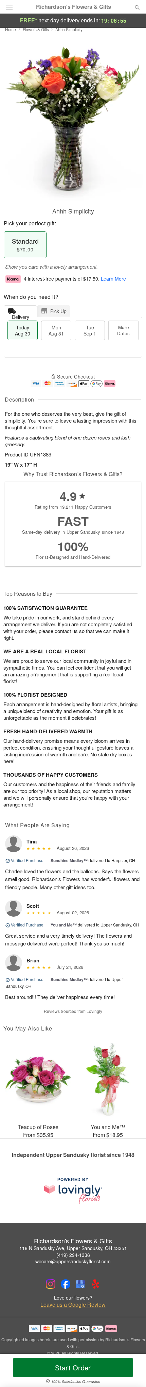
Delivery (20, 315)
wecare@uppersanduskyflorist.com (73, 1261)
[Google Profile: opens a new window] (80, 1284)
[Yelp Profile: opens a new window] (95, 1284)
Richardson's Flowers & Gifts (73, 6)
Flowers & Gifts (36, 29)
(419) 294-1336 (73, 1254)
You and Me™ (64, 925)
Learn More (113, 278)
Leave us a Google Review (73, 1304)
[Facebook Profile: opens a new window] (65, 1284)
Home (10, 29)
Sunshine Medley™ (69, 860)
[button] (131, 1371)
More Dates (123, 330)
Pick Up (58, 311)
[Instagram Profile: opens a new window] (50, 1284)
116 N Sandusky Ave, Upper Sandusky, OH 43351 (73, 1248)
